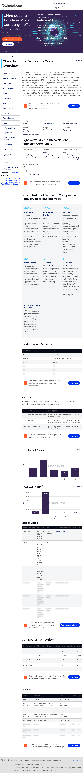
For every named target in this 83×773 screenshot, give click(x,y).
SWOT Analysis (8, 88)
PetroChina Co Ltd (60, 531)
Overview (6, 73)
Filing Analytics (8, 108)
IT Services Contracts (67, 263)
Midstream (67, 212)
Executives (7, 83)
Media (5, 123)
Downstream (30, 262)
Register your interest (12, 39)
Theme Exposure (9, 118)
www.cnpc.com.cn (49, 123)
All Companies (12, 56)
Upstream (28, 212)
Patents (6, 113)
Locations (6, 93)
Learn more (8, 44)
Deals (5, 103)
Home (2, 56)
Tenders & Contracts (48, 263)
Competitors (7, 98)
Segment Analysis (9, 78)
